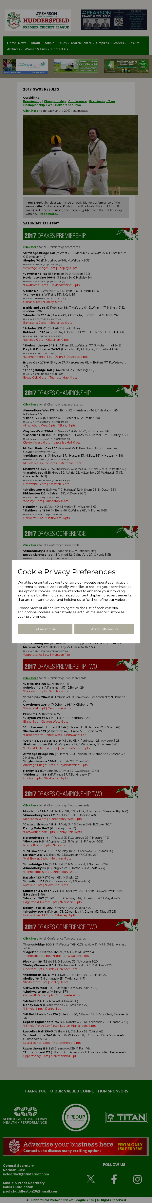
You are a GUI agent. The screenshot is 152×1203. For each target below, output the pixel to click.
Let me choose (45, 629)
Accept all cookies (104, 629)
